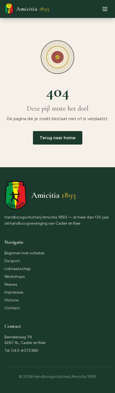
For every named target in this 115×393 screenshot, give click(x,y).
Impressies (13, 292)
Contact (12, 308)
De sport (12, 261)
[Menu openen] (105, 9)
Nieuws (10, 284)
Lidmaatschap (17, 268)
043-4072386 (24, 350)
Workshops (14, 276)
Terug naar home (58, 137)
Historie (11, 300)
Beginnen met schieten (24, 253)
